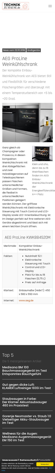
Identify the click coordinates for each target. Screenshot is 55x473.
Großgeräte (33, 50)
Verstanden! (45, 464)
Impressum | (10, 460)
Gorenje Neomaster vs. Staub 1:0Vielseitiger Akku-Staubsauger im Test (26, 419)
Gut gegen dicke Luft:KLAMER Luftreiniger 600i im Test (26, 386)
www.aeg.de (26, 300)
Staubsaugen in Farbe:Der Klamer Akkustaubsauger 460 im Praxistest (24, 402)
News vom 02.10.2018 (14, 50)
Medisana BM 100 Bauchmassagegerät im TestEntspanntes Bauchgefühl (24, 370)
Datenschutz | (29, 460)
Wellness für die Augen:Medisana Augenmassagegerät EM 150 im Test (26, 436)
